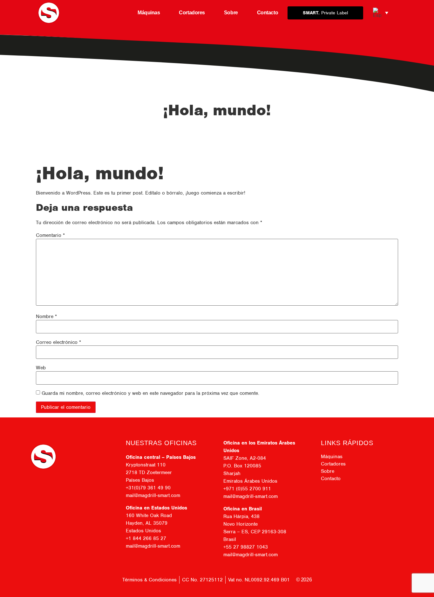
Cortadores (192, 12)
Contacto (267, 12)
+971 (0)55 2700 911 (247, 489)
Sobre (231, 12)
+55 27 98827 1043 (245, 547)
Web (41, 367)
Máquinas (149, 12)
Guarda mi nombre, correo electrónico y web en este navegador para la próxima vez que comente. (150, 393)
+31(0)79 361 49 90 (148, 488)
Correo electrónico (58, 342)
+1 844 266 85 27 (146, 538)
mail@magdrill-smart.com (153, 495)
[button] (381, 13)
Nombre (46, 316)
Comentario (50, 235)
